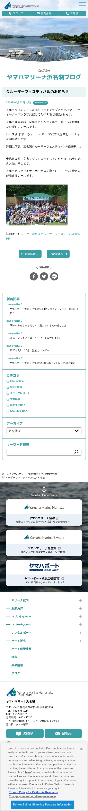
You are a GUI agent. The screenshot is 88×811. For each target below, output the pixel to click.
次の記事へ (57, 253)
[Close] (81, 749)
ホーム (5, 474)
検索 (75, 452)
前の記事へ (31, 253)
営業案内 (15, 399)
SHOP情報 (16, 387)
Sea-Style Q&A (19, 411)
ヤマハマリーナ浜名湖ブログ (44, 77)
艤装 (14, 657)
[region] (44, 776)
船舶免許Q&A (18, 405)
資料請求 (28, 733)
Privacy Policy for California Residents (33, 792)
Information (40, 102)
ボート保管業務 (21, 648)
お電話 (74, 13)
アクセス (18, 13)
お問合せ (46, 13)
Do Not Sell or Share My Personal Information (42, 804)
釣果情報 (17, 665)
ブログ (15, 673)
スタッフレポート (20, 393)
